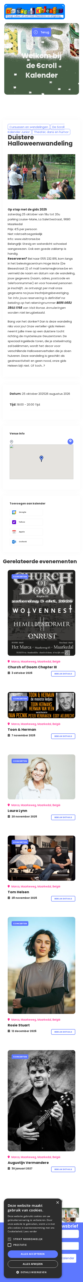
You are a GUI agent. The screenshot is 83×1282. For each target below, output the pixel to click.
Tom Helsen (18, 892)
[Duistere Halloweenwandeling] (41, 613)
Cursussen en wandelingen (28, 127)
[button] (33, 1272)
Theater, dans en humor (51, 132)
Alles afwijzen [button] (33, 1264)
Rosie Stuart (19, 1025)
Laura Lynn (17, 810)
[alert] (33, 1238)
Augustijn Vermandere (28, 1162)
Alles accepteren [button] (33, 1254)
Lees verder (30, 1231)
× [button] (57, 1202)
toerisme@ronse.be (54, 268)
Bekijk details (63, 673)
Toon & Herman (22, 729)
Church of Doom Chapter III (32, 667)
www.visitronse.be (27, 239)
